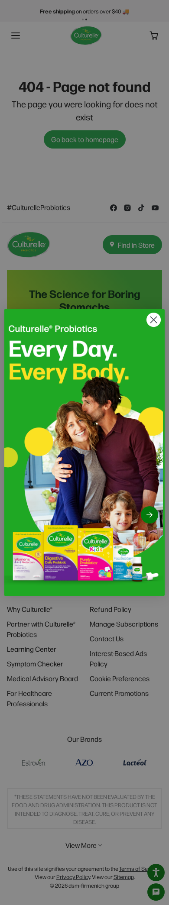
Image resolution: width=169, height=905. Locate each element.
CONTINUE (149, 515)
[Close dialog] (153, 319)
